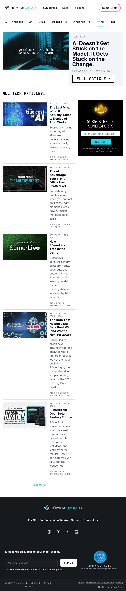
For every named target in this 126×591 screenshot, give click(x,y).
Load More (39, 484)
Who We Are (61, 520)
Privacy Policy (105, 151)
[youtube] (68, 532)
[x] (58, 532)
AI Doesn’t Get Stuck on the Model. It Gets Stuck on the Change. (90, 53)
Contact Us (91, 520)
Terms (81, 582)
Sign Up (68, 562)
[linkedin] (77, 532)
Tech (100, 22)
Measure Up (59, 22)
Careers (76, 520)
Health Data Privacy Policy (110, 587)
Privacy (119, 582)
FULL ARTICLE (91, 78)
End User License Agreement (100, 582)
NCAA (42, 22)
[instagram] (49, 532)
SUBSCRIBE (101, 142)
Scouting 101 (82, 22)
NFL (31, 22)
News (112, 22)
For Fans (45, 520)
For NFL (33, 520)
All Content (14, 22)
